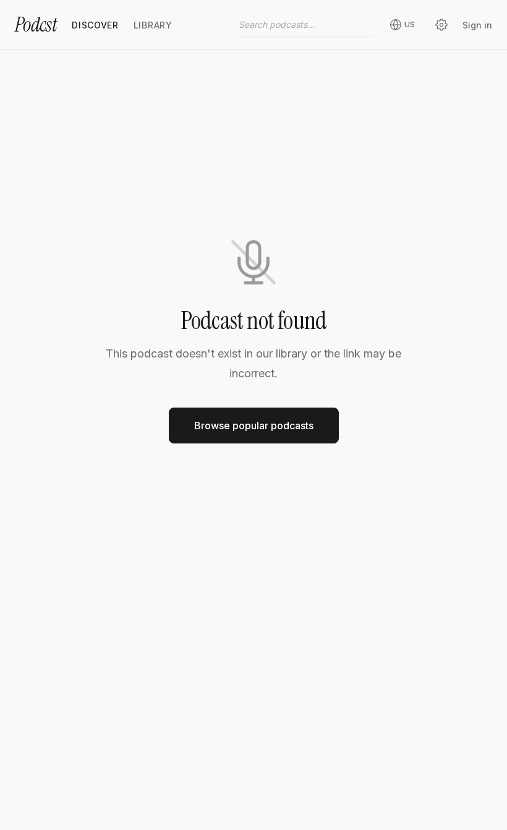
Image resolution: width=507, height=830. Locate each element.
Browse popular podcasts (253, 425)
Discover (95, 25)
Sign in (477, 25)
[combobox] (307, 24)
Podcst (36, 25)
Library (153, 25)
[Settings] (441, 25)
